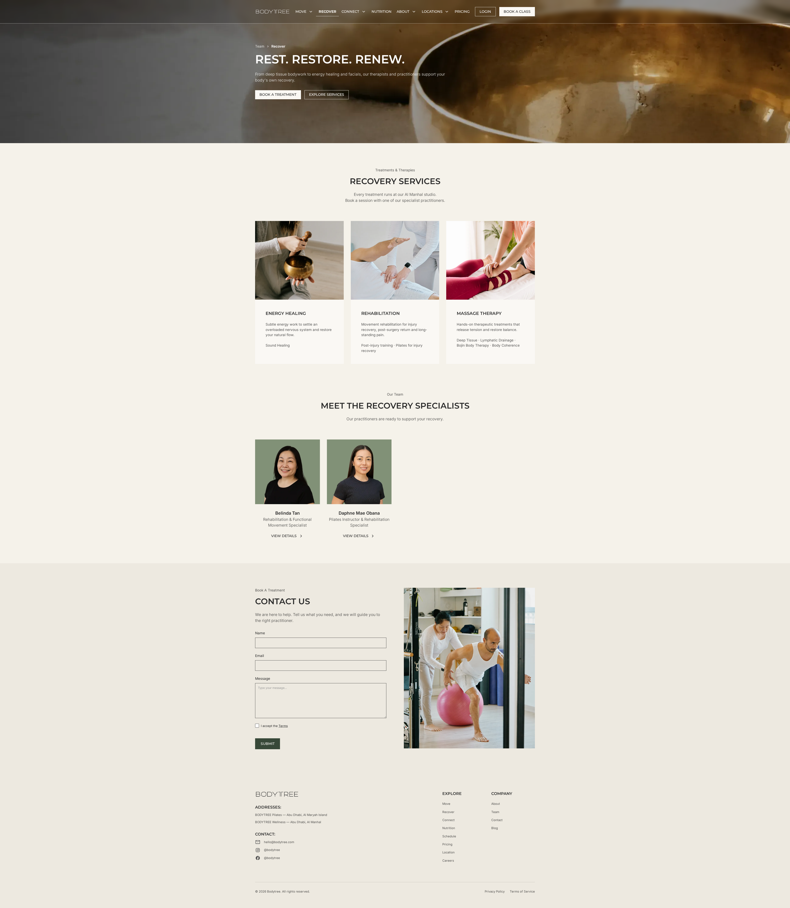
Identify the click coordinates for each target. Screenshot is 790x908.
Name (260, 633)
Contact (497, 820)
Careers (448, 860)
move (300, 11)
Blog (494, 828)
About (495, 804)
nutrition (382, 11)
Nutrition (448, 828)
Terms (283, 726)
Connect (350, 11)
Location (448, 852)
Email (259, 656)
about (403, 11)
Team (495, 812)
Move (446, 804)
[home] (272, 11)
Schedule (449, 836)
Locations (432, 11)
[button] (304, 11)
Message (262, 679)
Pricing (462, 11)
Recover (327, 11)
